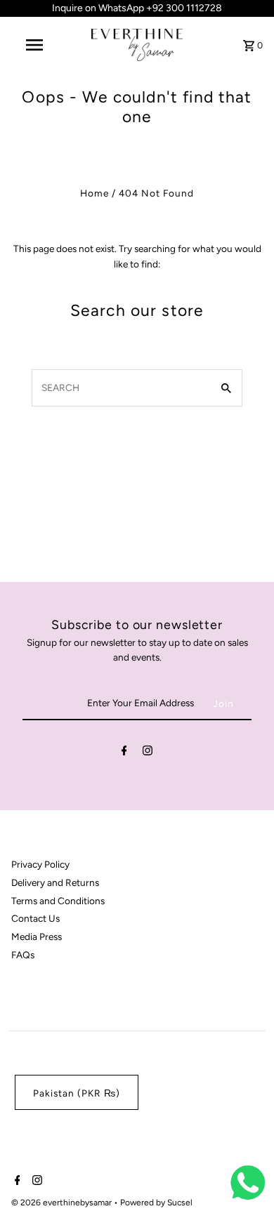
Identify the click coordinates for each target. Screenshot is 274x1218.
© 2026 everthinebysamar (62, 1202)
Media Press (36, 936)
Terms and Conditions (58, 900)
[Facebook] (124, 753)
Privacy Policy (40, 864)
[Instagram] (147, 753)
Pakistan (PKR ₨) (76, 1093)
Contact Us (35, 918)
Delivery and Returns (55, 882)
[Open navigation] (34, 44)
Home (94, 193)
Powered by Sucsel (156, 1202)
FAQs (22, 954)
